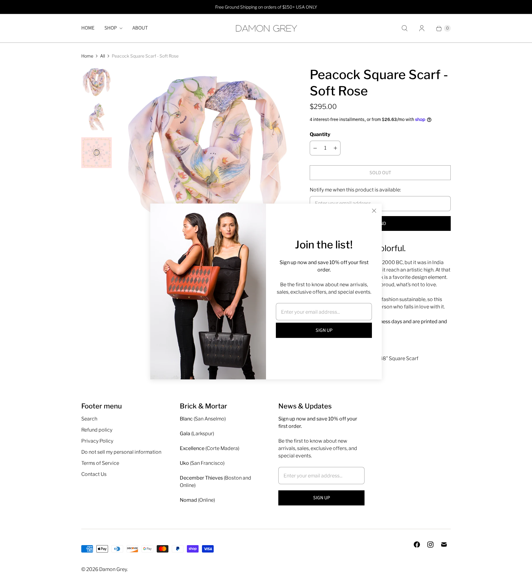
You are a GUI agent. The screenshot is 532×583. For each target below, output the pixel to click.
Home (88, 28)
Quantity (320, 134)
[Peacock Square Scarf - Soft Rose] (205, 153)
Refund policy (96, 430)
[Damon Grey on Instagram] (430, 544)
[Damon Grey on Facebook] (417, 544)
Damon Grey (113, 569)
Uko (184, 463)
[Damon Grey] (266, 28)
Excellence (192, 448)
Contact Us (94, 474)
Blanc (186, 419)
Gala (185, 433)
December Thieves (201, 478)
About (140, 28)
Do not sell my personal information (121, 452)
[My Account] (421, 28)
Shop (110, 28)
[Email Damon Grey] (444, 544)
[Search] (404, 28)
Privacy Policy (97, 441)
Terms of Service (100, 463)
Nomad (188, 500)
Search (89, 419)
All (102, 55)
